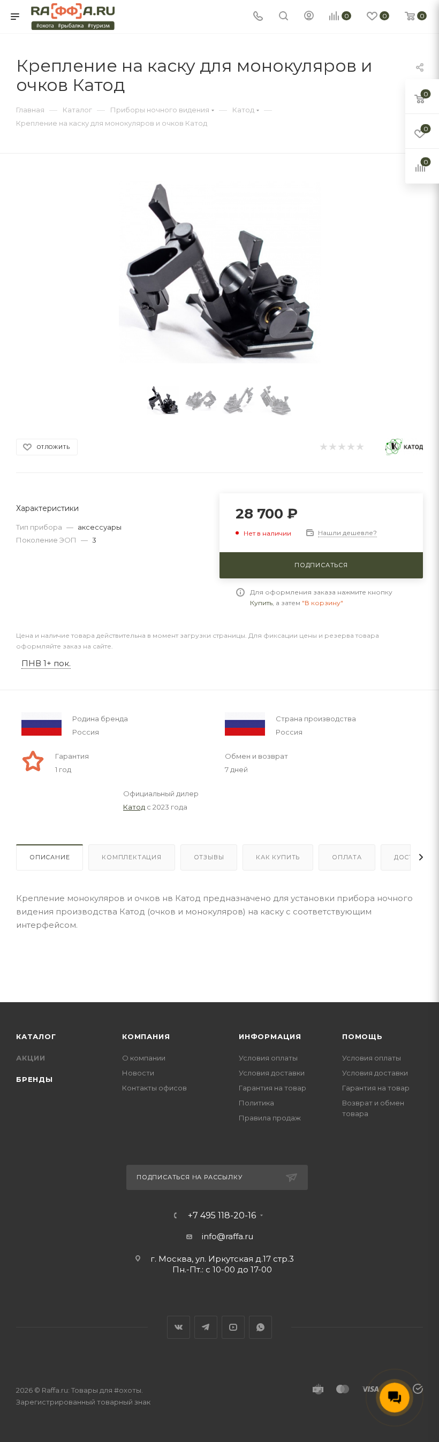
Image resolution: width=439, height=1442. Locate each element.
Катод (134, 807)
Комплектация (132, 857)
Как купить (278, 857)
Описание (49, 857)
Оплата (347, 857)
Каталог (36, 1036)
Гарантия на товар (272, 1088)
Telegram (205, 1327)
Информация (270, 1036)
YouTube (233, 1327)
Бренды (34, 1079)
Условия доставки (272, 1073)
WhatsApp (260, 1327)
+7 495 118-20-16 (222, 1215)
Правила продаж (270, 1117)
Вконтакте (178, 1327)
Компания (146, 1036)
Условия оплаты (268, 1058)
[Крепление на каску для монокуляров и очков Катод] (220, 272)
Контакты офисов (154, 1088)
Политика (256, 1102)
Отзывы (209, 857)
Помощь (362, 1036)
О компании (143, 1058)
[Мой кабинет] (309, 17)
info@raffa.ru (227, 1236)
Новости (138, 1073)
